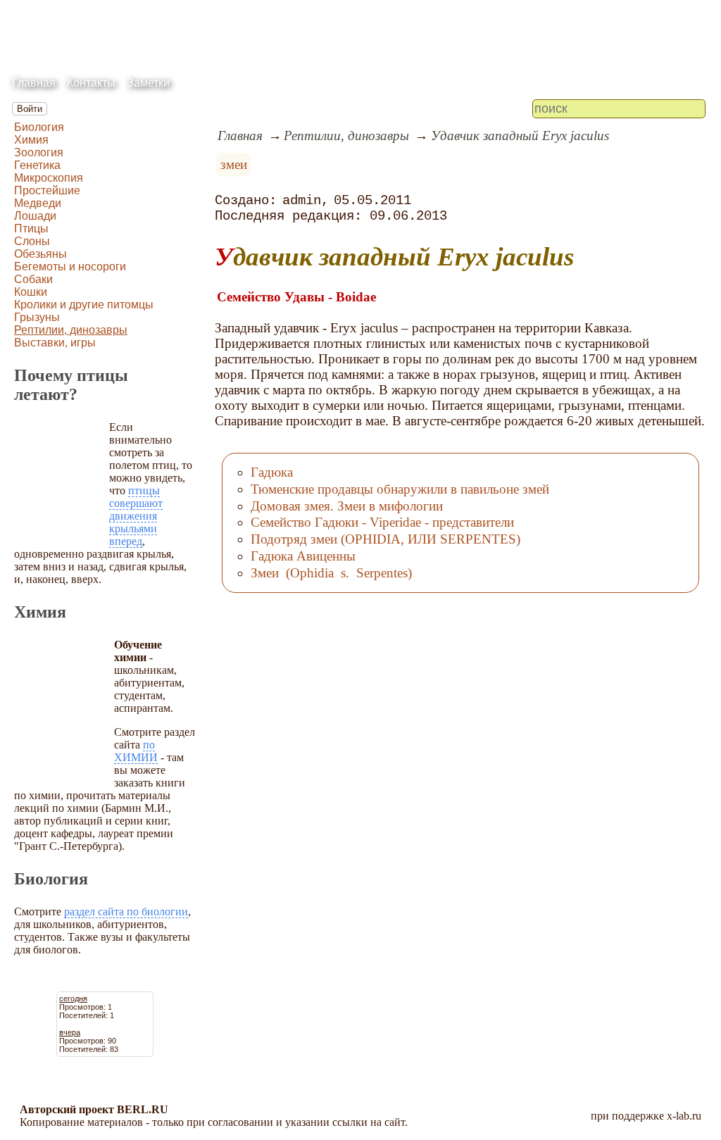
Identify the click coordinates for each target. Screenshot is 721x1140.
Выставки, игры (55, 343)
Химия (31, 140)
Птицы (31, 228)
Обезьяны (40, 254)
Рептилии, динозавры (70, 330)
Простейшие (47, 190)
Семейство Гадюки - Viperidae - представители (382, 522)
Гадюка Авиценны (303, 556)
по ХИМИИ (136, 751)
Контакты (91, 83)
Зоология (38, 152)
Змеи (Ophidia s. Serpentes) (331, 572)
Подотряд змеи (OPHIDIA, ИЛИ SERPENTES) (385, 539)
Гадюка (272, 472)
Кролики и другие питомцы (83, 305)
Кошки (30, 292)
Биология (39, 127)
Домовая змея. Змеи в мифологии (347, 506)
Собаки (33, 279)
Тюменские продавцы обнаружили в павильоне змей (400, 489)
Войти (29, 109)
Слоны (32, 241)
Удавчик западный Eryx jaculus (520, 135)
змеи (233, 164)
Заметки (148, 83)
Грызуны (37, 317)
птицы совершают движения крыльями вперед (136, 515)
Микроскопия (48, 178)
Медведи (37, 203)
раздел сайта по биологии (126, 911)
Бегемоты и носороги (70, 267)
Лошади (35, 216)
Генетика (37, 165)
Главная (34, 83)
